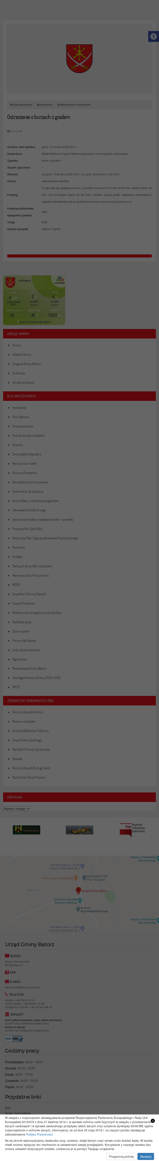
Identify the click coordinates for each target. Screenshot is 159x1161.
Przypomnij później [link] (121, 1156)
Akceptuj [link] (145, 1156)
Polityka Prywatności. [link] (39, 1134)
